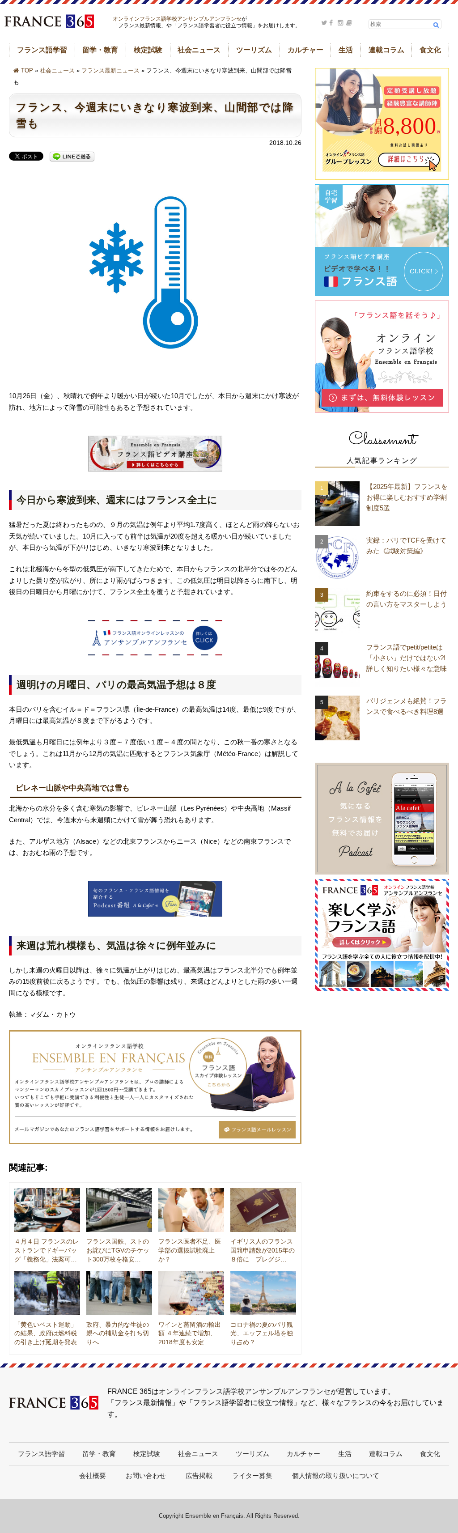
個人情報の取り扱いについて (335, 1475)
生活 (346, 50)
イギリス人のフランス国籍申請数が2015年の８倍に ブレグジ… (262, 1250)
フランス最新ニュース (110, 70)
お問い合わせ (146, 1475)
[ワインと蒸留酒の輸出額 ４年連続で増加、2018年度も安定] (191, 1293)
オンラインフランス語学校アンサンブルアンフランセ (177, 19)
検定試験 (148, 50)
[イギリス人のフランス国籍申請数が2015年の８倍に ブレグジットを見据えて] (263, 1210)
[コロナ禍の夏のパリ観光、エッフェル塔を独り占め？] (263, 1293)
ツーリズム (254, 50)
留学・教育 (100, 50)
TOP (27, 70)
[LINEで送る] (72, 157)
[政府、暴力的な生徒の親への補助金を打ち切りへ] (119, 1293)
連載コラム (386, 50)
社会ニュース (199, 50)
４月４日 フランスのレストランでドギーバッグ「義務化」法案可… (46, 1250)
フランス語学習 (42, 50)
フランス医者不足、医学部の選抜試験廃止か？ (189, 1250)
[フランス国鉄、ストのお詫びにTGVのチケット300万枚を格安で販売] (119, 1210)
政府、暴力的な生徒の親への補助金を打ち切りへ (117, 1333)
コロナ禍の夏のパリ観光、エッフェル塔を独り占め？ (261, 1333)
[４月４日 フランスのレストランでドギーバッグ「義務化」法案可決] (47, 1210)
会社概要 (92, 1475)
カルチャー (305, 50)
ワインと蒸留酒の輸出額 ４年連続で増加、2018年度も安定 (189, 1333)
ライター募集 (252, 1475)
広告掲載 (199, 1475)
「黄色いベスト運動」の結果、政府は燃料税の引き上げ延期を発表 (45, 1333)
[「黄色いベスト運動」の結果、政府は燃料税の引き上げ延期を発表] (47, 1293)
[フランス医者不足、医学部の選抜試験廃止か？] (191, 1210)
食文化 (430, 50)
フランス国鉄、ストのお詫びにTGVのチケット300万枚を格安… (117, 1250)
